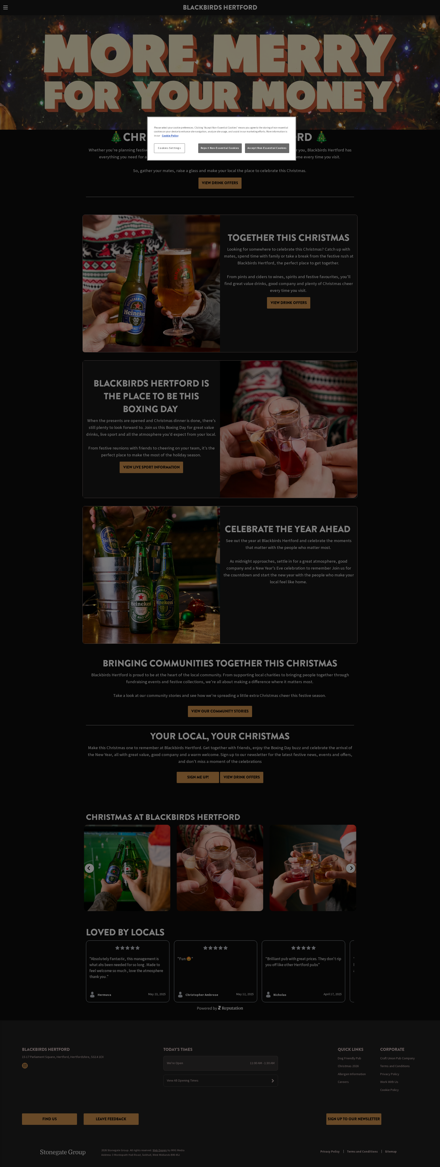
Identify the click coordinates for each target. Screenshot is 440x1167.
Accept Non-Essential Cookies (267, 148)
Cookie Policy (170, 135)
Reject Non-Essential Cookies (220, 148)
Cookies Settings (169, 148)
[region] (221, 139)
